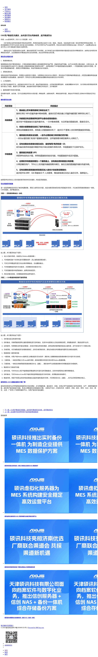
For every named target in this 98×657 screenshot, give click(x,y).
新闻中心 (8, 31)
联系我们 (10, 625)
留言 (6, 654)
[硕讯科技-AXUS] (7, 4)
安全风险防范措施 (7, 184)
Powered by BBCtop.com (36, 627)
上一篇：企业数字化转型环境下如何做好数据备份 (21, 412)
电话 (6, 652)
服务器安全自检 (6, 99)
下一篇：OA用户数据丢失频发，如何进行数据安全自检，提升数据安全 (29, 410)
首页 (6, 29)
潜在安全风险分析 (7, 56)
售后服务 (4, 625)
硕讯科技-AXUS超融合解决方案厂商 (13, 382)
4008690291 (8, 645)
